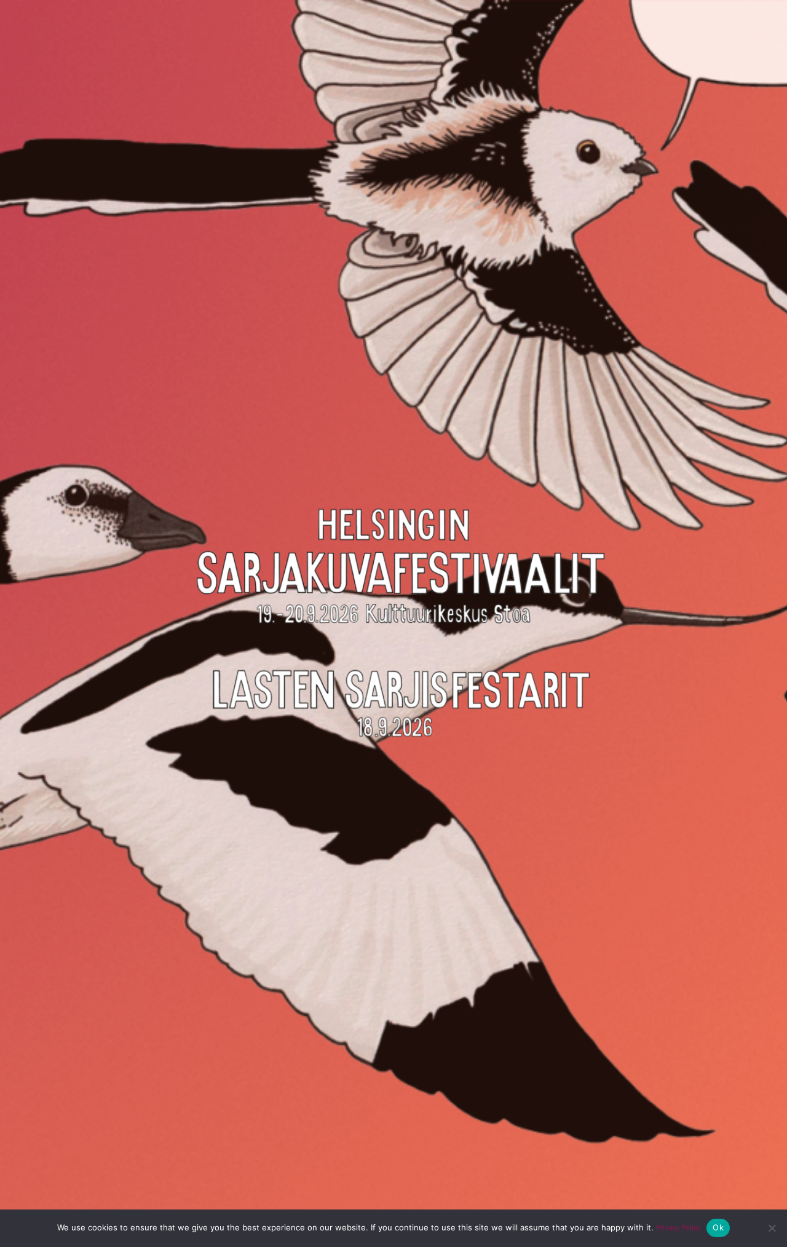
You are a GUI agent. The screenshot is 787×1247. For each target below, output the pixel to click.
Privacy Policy (678, 1227)
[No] (771, 1228)
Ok (718, 1227)
